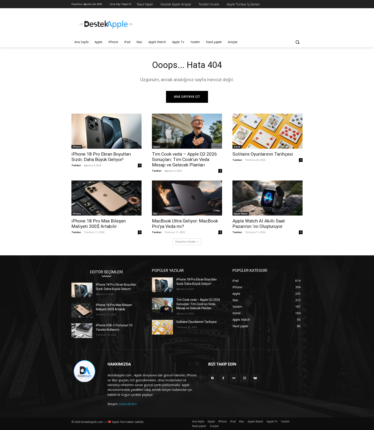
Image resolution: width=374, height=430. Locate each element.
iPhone (77, 146)
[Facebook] (223, 378)
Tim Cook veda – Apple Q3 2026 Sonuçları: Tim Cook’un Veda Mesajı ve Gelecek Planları (184, 159)
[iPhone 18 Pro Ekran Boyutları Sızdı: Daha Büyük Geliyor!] (106, 131)
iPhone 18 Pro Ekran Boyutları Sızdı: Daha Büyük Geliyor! (101, 156)
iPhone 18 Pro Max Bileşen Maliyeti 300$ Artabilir (98, 223)
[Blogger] (212, 378)
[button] (297, 42)
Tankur (76, 165)
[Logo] (106, 25)
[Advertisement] (219, 24)
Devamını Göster (185, 241)
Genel (237, 146)
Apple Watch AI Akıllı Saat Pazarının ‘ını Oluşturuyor (258, 223)
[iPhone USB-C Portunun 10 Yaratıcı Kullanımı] (81, 330)
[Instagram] (244, 378)
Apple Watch (241, 213)
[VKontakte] (255, 378)
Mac (155, 213)
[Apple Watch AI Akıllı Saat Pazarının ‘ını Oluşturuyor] (267, 198)
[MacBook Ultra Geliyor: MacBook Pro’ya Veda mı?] (187, 198)
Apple (156, 146)
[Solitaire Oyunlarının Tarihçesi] (267, 131)
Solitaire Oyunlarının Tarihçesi (262, 154)
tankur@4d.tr (128, 404)
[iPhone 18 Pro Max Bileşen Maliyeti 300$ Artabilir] (106, 198)
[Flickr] (234, 378)
